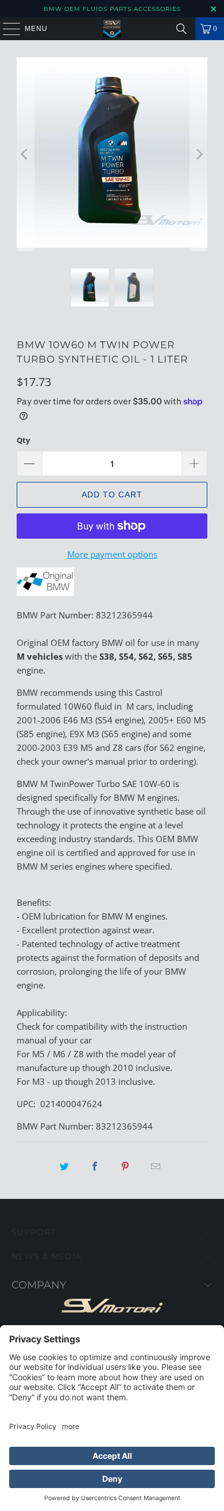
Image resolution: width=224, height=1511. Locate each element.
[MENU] (6, 28)
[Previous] (25, 154)
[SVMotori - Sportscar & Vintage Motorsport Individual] (112, 28)
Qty (23, 440)
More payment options (112, 554)
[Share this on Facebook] (95, 1166)
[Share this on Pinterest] (125, 1166)
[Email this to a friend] (156, 1166)
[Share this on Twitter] (65, 1166)
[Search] (181, 28)
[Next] (199, 154)
